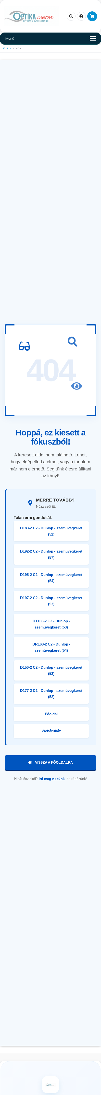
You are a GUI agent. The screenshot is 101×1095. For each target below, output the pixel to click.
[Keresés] (71, 16)
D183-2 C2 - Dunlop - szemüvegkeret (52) (51, 531)
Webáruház (51, 731)
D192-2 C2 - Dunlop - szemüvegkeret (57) (51, 554)
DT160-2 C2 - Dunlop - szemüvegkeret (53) (51, 624)
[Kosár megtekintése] (92, 16)
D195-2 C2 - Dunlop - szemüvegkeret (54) (51, 578)
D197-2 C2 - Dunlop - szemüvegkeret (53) (51, 601)
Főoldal (7, 48)
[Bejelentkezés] (81, 16)
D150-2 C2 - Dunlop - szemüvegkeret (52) (51, 670)
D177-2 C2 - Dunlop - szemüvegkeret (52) (51, 693)
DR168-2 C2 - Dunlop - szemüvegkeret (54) (51, 647)
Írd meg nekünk (52, 779)
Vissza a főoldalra (54, 762)
